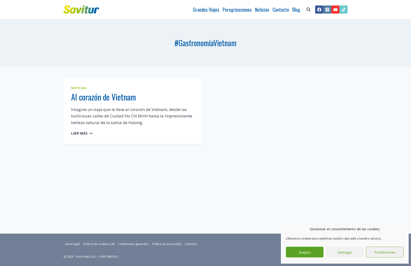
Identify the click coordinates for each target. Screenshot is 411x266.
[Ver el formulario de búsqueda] (308, 9)
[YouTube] (335, 9)
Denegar (345, 252)
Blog (296, 9)
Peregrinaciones (237, 9)
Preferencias (384, 252)
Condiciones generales (133, 244)
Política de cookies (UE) (98, 244)
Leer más (82, 133)
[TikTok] (343, 9)
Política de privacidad (166, 244)
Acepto (305, 252)
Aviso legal (72, 244)
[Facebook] (319, 9)
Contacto (281, 9)
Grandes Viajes (206, 9)
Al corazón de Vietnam (103, 97)
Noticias (262, 9)
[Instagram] (327, 9)
